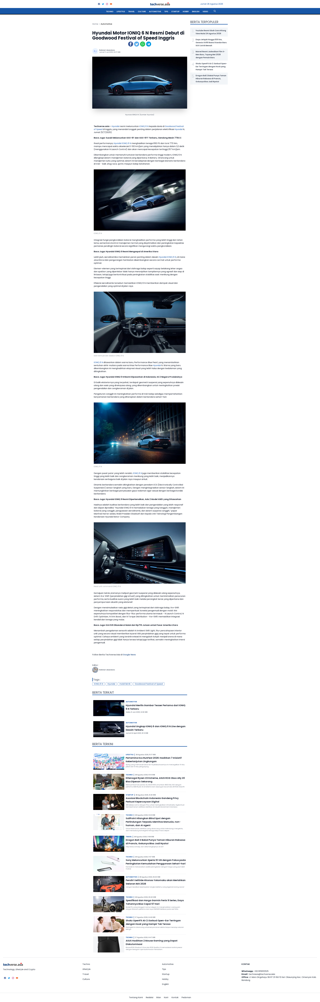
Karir (166, 997)
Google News (129, 654)
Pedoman (186, 997)
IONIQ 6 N (143, 126)
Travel (131, 11)
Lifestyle (121, 11)
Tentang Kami (136, 997)
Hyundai (115, 126)
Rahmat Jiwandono (107, 50)
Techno (109, 11)
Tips (166, 11)
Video (205, 11)
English (195, 11)
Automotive (155, 11)
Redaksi (149, 997)
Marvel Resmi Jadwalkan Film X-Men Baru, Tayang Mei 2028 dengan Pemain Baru (210, 54)
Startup (175, 11)
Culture (142, 11)
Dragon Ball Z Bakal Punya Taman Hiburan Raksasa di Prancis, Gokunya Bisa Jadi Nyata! (211, 78)
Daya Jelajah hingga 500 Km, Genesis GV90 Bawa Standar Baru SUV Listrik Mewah (211, 42)
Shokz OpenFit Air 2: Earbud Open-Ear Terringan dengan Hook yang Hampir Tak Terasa (211, 66)
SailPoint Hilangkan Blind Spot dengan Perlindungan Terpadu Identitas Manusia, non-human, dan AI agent (153, 822)
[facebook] (99, 4)
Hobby (186, 11)
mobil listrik (124, 683)
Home (95, 24)
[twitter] (103, 4)
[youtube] (111, 4)
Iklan (158, 997)
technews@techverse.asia (262, 974)
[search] (215, 11)
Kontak (175, 997)
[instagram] (107, 4)
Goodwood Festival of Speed (149, 683)
